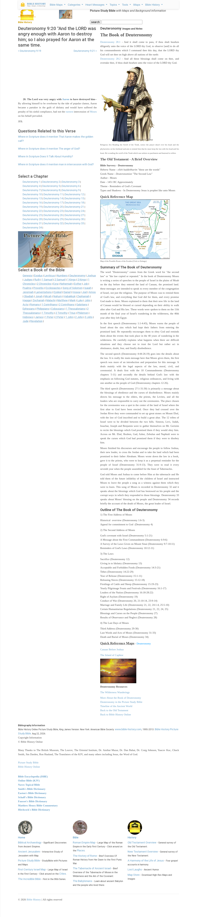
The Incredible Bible (29, 879)
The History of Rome (85, 855)
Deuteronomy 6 (71, 185)
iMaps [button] (137, 4)
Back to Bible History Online (115, 714)
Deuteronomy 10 (32, 194)
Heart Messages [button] (95, 4)
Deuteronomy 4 (31, 185)
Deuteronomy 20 (53, 206)
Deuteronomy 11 (53, 194)
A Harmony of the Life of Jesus (146, 860)
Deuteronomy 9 (71, 190)
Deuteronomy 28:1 (110, 42)
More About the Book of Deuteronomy (120, 697)
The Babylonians (82, 881)
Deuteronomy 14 (53, 198)
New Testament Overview (143, 851)
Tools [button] (125, 4)
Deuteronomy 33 (74, 223)
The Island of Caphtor (111, 655)
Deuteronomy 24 (74, 210)
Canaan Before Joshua (112, 649)
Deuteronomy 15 (74, 198)
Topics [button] (114, 4)
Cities (62, 873)
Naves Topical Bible (29, 784)
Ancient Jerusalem (29, 851)
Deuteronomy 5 (51, 185)
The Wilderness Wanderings (115, 692)
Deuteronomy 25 (32, 215)
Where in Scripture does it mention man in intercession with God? (56, 164)
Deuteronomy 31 (32, 223)
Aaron (65, 99)
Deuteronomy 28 (32, 219)
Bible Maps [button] (56, 4)
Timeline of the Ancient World (116, 706)
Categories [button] (74, 4)
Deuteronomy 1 (31, 181)
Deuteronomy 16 (32, 202)
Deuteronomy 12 (74, 194)
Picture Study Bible (29, 860)
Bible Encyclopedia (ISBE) (33, 776)
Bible (75, 837)
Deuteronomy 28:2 (110, 58)
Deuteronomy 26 (53, 215)
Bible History (34, 899)
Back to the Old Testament (114, 710)
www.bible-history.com (128, 729)
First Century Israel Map (32, 869)
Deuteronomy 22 (32, 210)
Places (81, 850)
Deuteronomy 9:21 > (85, 50)
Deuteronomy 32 (53, 223)
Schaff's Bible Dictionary (32, 797)
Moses (93, 111)
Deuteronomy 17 (53, 202)
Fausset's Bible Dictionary (32, 801)
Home (21, 837)
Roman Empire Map (84, 842)
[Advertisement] (57, 73)
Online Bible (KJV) (29, 780)
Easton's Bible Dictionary (32, 793)
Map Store (134, 874)
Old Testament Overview (142, 842)
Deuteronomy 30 (74, 219)
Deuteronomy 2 (51, 181)
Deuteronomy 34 (32, 227)
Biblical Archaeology (29, 842)
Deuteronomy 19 (32, 206)
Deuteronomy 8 (51, 190)
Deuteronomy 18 (74, 202)
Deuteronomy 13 (32, 198)
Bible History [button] (153, 4)
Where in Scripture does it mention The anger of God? (49, 148)
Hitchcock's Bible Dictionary (34, 809)
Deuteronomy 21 (74, 206)
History (132, 837)
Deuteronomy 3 (71, 181)
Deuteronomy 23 (53, 210)
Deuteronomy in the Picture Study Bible (121, 702)
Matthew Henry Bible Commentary (38, 805)
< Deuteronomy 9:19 (29, 50)
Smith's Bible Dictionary (31, 788)
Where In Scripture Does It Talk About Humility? (45, 156)
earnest (69, 111)
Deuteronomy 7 (31, 190)
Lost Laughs (135, 869)
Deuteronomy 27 (74, 215)
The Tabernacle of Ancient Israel (92, 868)
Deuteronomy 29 (53, 219)
